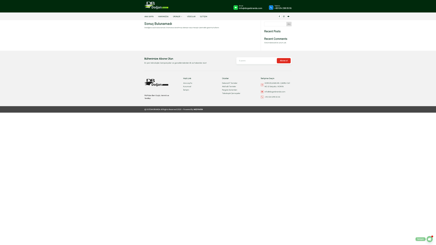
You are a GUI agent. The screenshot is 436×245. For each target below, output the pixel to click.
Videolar (191, 16)
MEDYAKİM (198, 109)
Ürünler (177, 16)
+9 (283, 8)
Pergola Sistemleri (229, 90)
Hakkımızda (163, 16)
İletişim (203, 16)
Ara (289, 24)
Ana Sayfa (149, 16)
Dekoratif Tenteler (229, 83)
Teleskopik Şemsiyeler (231, 93)
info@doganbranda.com (250, 8)
